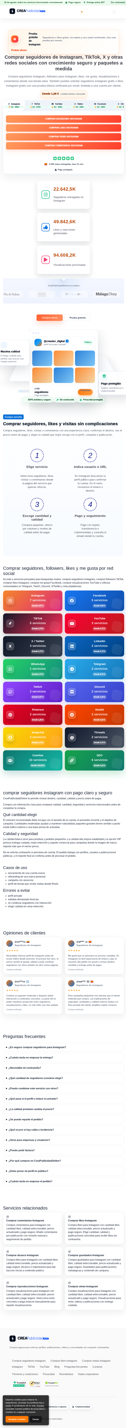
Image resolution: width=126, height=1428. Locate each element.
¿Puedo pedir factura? (22, 1150)
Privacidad (49, 1374)
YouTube (44, 1366)
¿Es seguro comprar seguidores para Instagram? (37, 1047)
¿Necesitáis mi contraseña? (25, 1068)
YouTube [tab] (58, 105)
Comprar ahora (49, 317)
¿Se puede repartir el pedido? (26, 1119)
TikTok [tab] (36, 105)
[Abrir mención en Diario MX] (49, 294)
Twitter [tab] (80, 105)
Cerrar (36, 1419)
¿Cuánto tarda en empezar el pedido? (30, 1181)
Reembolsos (66, 1374)
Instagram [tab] (15, 105)
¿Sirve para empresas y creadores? (29, 1140)
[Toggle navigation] (114, 12)
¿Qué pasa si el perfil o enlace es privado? (33, 1098)
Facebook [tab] (101, 105)
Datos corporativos (88, 1374)
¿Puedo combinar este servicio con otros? (33, 1088)
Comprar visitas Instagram (96, 1360)
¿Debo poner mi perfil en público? (28, 1171)
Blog (56, 1366)
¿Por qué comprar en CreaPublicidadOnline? (35, 1160)
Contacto (97, 1366)
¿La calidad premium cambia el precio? (31, 1109)
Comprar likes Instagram (63, 128)
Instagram (17, 1366)
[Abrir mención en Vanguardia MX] (17, 294)
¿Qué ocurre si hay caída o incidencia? (31, 1129)
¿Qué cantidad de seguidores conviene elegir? (36, 1078)
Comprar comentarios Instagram (64, 145)
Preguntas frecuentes (76, 1366)
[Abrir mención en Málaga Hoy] (82, 294)
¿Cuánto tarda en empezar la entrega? (31, 1057)
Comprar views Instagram (64, 136)
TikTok (31, 1366)
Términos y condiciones (25, 1374)
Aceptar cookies (17, 1419)
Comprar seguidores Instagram (63, 119)
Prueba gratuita (78, 317)
